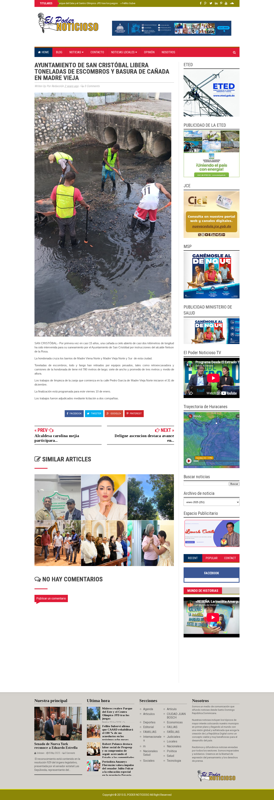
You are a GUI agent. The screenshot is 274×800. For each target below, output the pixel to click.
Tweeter (95, 413)
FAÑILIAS (173, 732)
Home (45, 52)
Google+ (115, 413)
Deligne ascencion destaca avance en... (144, 438)
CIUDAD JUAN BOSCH (176, 715)
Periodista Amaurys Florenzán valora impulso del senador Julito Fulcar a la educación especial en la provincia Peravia (118, 768)
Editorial (148, 727)
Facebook (75, 413)
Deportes (149, 722)
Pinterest (135, 413)
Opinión (149, 52)
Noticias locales (123, 52)
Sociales (149, 760)
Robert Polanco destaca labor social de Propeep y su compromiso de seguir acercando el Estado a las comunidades (118, 750)
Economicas (175, 722)
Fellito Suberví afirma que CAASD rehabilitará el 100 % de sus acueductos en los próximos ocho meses (117, 733)
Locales (172, 741)
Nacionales (174, 746)
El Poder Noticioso (137, 794)
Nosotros (168, 52)
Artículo (172, 709)
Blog (59, 52)
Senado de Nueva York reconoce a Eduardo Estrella (56, 746)
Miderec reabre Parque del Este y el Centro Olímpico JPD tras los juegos (78, 3)
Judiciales (173, 737)
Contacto (97, 52)
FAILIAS (172, 727)
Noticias (75, 52)
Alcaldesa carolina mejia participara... (56, 438)
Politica (172, 751)
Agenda (148, 709)
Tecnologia (174, 760)
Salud (170, 756)
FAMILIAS (149, 732)
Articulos (149, 714)
